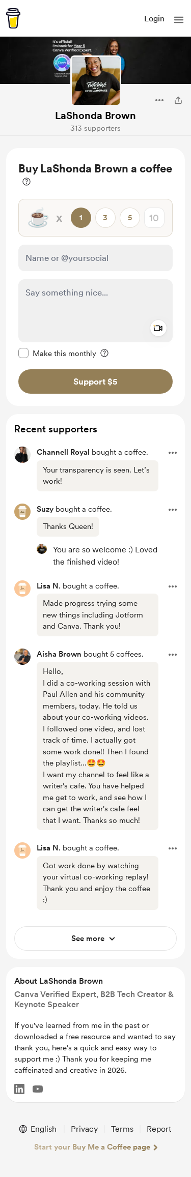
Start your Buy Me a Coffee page (92, 1147)
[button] (179, 20)
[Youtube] (38, 1089)
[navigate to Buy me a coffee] (13, 18)
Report (159, 1129)
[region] (95, 277)
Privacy (84, 1129)
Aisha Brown (59, 654)
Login (154, 18)
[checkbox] (57, 353)
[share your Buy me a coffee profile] (178, 100)
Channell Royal (63, 452)
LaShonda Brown (95, 115)
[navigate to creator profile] (95, 80)
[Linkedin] (19, 1089)
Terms (122, 1129)
